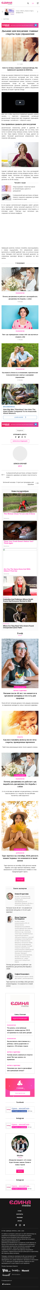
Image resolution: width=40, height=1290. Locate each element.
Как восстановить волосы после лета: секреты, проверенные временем (20, 741)
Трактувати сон (20, 1093)
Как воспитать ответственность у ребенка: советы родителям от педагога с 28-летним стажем (18, 1043)
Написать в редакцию (20, 441)
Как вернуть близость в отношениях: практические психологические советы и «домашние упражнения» (20, 375)
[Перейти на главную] (7, 3)
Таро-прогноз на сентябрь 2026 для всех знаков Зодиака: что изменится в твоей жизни (20, 858)
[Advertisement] (20, 231)
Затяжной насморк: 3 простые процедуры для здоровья (18, 483)
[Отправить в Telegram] (21, 437)
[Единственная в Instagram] (20, 1225)
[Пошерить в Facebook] (15, 437)
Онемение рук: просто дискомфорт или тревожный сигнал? (19, 1069)
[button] (28, 3)
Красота (20, 737)
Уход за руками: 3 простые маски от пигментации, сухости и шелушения (24, 189)
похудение (20, 430)
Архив (20, 1221)
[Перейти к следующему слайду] (37, 11)
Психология (20, 293)
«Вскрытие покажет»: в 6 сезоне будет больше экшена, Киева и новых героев (20, 1162)
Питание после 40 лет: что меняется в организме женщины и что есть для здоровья (20, 696)
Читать (20, 1171)
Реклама (20, 1217)
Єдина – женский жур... (21, 1108)
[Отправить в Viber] (24, 437)
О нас (19, 1211)
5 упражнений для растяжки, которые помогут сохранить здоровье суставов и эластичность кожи (25, 197)
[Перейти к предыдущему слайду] (2, 11)
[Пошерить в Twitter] (18, 437)
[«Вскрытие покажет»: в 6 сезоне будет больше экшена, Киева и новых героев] (20, 1144)
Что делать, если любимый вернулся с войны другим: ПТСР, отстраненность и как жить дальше (19, 1030)
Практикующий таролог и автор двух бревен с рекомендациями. (24, 977)
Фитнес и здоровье (20, 690)
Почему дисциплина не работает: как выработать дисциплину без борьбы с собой (20, 297)
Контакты (19, 1214)
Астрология (20, 853)
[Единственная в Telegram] (24, 1225)
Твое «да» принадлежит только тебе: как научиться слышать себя (20, 336)
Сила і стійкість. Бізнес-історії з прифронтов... (24, 11)
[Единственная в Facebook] (16, 1225)
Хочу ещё (20, 879)
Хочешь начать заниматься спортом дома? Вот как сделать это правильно (20, 1057)
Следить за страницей (20, 1111)
